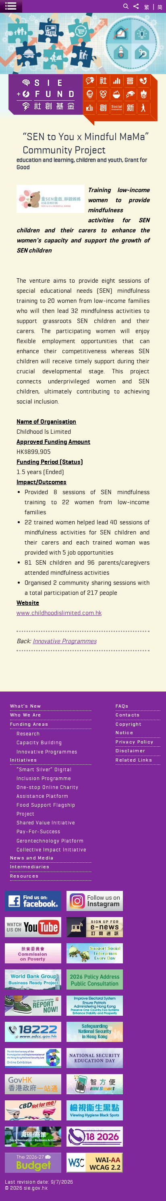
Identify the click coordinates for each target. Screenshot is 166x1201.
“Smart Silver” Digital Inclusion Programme (44, 773)
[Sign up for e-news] (94, 935)
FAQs (122, 706)
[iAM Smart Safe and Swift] (94, 1092)
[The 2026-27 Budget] (33, 1170)
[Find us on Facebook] (33, 909)
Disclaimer (130, 751)
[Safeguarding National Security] (94, 1040)
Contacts (128, 715)
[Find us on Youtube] (33, 935)
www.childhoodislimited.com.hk (59, 613)
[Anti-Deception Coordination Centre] (33, 1040)
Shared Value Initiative (46, 822)
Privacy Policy (135, 742)
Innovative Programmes (64, 641)
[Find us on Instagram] (94, 909)
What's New (26, 706)
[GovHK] (33, 1092)
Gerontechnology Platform (50, 840)
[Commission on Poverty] (33, 961)
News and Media (32, 858)
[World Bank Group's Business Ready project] (33, 987)
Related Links (134, 760)
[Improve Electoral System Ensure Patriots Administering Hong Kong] (94, 1013)
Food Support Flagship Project (46, 809)
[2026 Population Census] (94, 1144)
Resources (24, 876)
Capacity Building (39, 742)
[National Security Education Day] (94, 1066)
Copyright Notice (128, 728)
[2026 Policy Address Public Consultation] (94, 987)
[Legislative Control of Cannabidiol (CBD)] (33, 1118)
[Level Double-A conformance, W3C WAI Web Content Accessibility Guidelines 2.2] (94, 1170)
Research (28, 733)
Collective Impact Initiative (51, 849)
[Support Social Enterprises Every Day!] (94, 961)
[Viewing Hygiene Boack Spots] (94, 1118)
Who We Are (26, 715)
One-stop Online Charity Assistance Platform (48, 791)
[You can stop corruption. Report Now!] (33, 1013)
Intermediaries (30, 866)
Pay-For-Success (38, 831)
